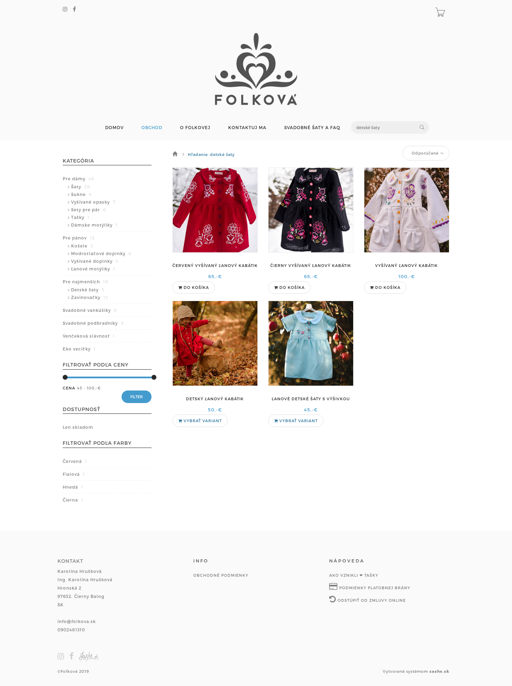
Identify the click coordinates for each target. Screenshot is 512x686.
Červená (75, 461)
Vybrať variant (202, 420)
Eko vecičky (79, 348)
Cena (69, 388)
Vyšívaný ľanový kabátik (406, 265)
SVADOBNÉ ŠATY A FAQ (312, 127)
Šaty (80, 186)
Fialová (74, 474)
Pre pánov (79, 237)
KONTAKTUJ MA (247, 127)
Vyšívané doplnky (94, 261)
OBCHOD (151, 127)
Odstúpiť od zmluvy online (371, 600)
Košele (82, 245)
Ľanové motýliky (93, 268)
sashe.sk (439, 671)
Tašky (80, 217)
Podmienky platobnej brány (374, 587)
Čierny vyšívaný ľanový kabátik (310, 265)
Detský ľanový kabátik (215, 398)
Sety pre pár (88, 209)
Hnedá (73, 486)
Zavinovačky (89, 297)
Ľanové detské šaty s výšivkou (311, 398)
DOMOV (114, 127)
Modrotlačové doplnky (101, 253)
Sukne (81, 194)
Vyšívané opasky (93, 201)
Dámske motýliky (94, 224)
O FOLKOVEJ (195, 127)
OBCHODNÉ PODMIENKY (220, 575)
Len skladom (78, 427)
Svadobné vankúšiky (90, 310)
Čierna (73, 499)
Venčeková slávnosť (89, 335)
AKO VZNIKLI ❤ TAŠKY (353, 575)
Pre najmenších (85, 281)
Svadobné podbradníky (93, 323)
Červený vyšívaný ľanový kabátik (215, 265)
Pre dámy (78, 178)
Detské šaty (87, 289)
